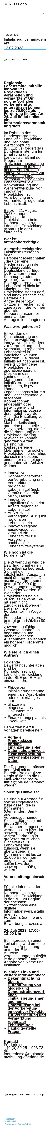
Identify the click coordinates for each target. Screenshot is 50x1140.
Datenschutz (10, 1121)
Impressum (10, 1119)
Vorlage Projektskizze (20, 739)
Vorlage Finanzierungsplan (24, 745)
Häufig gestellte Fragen (22, 1030)
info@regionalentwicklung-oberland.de (22, 1109)
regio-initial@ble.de (21, 780)
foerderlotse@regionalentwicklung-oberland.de (24, 1055)
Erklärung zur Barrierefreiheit (18, 1124)
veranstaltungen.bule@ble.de (25, 957)
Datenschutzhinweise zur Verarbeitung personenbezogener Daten (26, 755)
